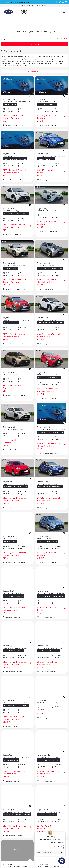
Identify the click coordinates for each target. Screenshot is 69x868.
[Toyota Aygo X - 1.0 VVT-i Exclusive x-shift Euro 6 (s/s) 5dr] (17, 304)
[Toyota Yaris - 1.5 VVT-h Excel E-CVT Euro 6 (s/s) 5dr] (51, 632)
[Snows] (8, 11)
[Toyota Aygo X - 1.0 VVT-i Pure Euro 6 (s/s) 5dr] (17, 194)
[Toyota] (24, 11)
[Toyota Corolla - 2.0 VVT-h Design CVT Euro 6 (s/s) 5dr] (51, 741)
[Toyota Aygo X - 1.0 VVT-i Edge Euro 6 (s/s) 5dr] (17, 358)
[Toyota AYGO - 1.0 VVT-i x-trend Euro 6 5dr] (17, 140)
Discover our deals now (41, 5)
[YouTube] (66, 2)
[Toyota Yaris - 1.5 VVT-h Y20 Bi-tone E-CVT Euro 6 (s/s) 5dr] (17, 741)
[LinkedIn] (63, 2)
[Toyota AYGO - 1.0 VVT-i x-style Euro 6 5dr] (51, 85)
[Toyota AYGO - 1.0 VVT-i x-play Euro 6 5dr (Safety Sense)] (17, 85)
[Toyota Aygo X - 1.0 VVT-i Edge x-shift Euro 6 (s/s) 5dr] (51, 686)
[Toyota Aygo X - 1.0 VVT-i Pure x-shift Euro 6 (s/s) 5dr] (17, 632)
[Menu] (64, 12)
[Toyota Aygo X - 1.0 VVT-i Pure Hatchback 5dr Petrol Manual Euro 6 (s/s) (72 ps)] (51, 413)
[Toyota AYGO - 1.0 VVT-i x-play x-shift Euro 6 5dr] (51, 358)
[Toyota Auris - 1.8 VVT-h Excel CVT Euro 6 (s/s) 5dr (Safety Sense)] (51, 577)
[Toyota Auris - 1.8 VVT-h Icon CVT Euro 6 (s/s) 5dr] (51, 796)
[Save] (30, 96)
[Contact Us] (60, 12)
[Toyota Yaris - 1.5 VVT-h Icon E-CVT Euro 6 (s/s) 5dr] (17, 468)
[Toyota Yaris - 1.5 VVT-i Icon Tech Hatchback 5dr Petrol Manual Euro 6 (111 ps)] (51, 140)
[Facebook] (57, 2)
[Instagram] (60, 2)
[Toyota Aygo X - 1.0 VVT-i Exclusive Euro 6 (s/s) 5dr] (17, 249)
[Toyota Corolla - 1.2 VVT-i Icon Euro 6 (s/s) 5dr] (17, 577)
